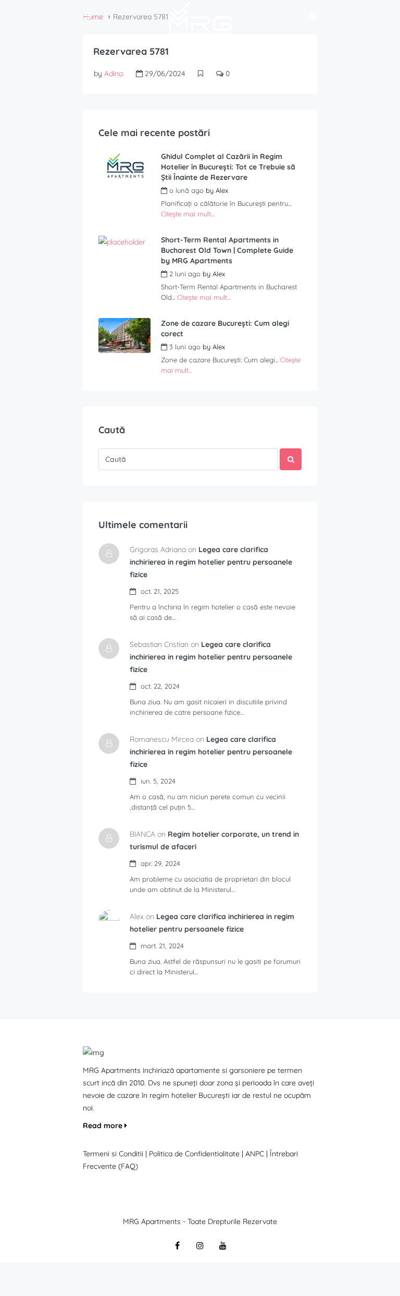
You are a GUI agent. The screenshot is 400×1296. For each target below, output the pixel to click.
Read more (103, 1125)
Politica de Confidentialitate (195, 1153)
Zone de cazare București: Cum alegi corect (225, 328)
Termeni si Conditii (113, 1153)
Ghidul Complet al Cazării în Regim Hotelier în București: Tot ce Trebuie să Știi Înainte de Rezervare (228, 167)
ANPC (254, 1153)
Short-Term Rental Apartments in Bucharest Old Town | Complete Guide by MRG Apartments (227, 250)
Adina (113, 73)
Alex (222, 190)
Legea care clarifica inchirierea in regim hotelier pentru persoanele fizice (211, 562)
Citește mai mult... (187, 214)
